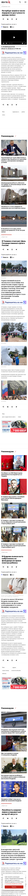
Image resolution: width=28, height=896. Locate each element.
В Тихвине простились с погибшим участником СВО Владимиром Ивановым (12, 498)
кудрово (14, 667)
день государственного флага (8, 416)
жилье (3, 114)
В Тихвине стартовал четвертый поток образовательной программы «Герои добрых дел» (13, 522)
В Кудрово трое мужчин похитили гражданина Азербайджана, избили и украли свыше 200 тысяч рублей (13, 731)
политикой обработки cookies (14, 883)
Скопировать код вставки (21, 46)
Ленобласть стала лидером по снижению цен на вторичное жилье (13, 207)
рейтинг (23, 111)
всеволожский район (16, 670)
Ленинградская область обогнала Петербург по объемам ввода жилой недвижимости (13, 184)
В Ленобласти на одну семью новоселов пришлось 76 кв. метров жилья (13, 230)
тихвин (19, 416)
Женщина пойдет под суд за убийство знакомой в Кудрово (11, 800)
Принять (14, 887)
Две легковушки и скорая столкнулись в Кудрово (9, 754)
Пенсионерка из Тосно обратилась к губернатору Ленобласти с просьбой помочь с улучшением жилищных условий (13, 160)
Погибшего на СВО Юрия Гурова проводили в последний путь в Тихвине (11, 474)
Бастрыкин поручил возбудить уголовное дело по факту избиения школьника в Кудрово (13, 777)
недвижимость (15, 111)
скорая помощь (5, 670)
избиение (4, 673)
